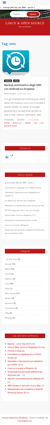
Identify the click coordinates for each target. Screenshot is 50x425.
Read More (34, 120)
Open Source (10, 293)
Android (8, 81)
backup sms (17, 123)
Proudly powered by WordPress (15, 417)
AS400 (7, 269)
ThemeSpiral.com (25, 420)
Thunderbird (10, 308)
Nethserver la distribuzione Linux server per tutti (24, 205)
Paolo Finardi (10, 93)
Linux (7, 283)
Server (7, 298)
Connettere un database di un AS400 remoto (23, 187)
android (6, 123)
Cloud (16, 81)
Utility (7, 313)
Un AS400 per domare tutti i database (20, 200)
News (7, 288)
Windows (8, 318)
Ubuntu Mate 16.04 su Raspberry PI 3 (20, 215)
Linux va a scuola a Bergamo (16, 225)
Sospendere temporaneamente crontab (21, 220)
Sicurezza (9, 303)
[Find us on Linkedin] (7, 157)
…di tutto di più (11, 259)
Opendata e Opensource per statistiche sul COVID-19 (22, 194)
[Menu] (4, 2)
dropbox (28, 123)
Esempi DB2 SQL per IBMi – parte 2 (19, 7)
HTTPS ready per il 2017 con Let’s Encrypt (22, 210)
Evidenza (8, 278)
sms (35, 123)
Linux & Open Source (25, 23)
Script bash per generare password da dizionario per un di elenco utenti (24, 231)
